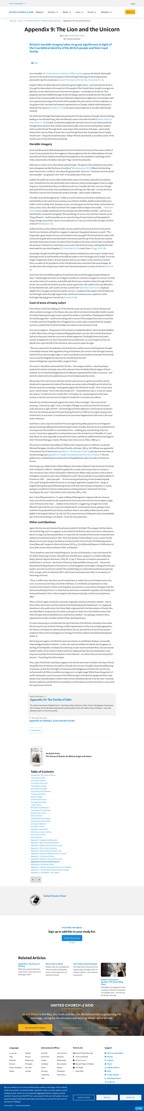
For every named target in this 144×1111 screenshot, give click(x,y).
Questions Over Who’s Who (40, 821)
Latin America (62, 1053)
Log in (133, 3)
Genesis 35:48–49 (78, 79)
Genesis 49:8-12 (103, 119)
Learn (20, 21)
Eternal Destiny (36, 837)
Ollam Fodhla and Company (40, 818)
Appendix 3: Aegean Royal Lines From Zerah (46, 845)
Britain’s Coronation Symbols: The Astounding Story (112, 981)
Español (28, 1053)
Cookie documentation (22, 1105)
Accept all (130, 1097)
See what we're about (35, 1027)
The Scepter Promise (38, 780)
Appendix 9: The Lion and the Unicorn (45, 862)
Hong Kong (45, 1075)
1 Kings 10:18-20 (98, 248)
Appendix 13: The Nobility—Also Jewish (45, 872)
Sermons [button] (51, 12)
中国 (11, 1057)
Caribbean (44, 1064)
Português (28, 1064)
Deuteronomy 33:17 (81, 168)
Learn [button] (77, 12)
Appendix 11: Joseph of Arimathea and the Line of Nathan (51, 867)
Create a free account (72, 938)
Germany (44, 1071)
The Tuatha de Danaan (38, 802)
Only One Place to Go (38, 813)
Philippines (61, 1071)
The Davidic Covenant (38, 786)
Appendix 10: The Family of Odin (50, 699)
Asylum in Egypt (36, 797)
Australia (44, 1053)
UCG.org (13, 21)
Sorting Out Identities (39, 824)
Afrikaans (12, 1060)
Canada (43, 1060)
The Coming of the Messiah (40, 791)
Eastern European (15, 1067)
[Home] (21, 12)
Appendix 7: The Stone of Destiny (43, 856)
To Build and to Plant (38, 794)
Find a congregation (72, 1027)
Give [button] (129, 12)
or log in (72, 942)
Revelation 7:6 (56, 107)
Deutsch (12, 1064)
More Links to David (38, 834)
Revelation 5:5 (45, 223)
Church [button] (91, 12)
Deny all (107, 1097)
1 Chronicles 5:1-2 (95, 79)
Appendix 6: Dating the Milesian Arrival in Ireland (48, 853)
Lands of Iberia (36, 805)
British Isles (45, 1057)
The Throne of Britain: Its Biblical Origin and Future (43, 21)
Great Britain (36, 730)
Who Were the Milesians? (40, 807)
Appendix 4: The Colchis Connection (44, 848)
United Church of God (76, 35)
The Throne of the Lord (39, 783)
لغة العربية (12, 1053)
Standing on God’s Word (39, 829)
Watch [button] (65, 12)
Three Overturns (37, 816)
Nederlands (29, 1060)
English (11, 1071)
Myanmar (60, 1057)
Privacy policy (8, 1105)
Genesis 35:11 (63, 79)
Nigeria (59, 1067)
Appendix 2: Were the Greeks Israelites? (45, 843)
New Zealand (61, 1064)
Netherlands (61, 1060)
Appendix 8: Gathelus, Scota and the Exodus (52, 720)
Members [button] (105, 12)
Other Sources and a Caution (41, 832)
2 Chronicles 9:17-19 (70, 248)
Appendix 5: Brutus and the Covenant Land (46, 851)
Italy (42, 1078)
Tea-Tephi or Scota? (38, 826)
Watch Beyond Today (109, 1027)
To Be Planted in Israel (38, 799)
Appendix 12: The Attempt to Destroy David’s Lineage (50, 870)
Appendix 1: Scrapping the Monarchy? (44, 840)
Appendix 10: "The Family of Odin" (72, 451)
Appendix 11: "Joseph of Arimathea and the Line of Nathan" (74, 454)
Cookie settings (83, 1097)
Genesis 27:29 (70, 297)
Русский (28, 1067)
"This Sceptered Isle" (38, 778)
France (43, 1067)
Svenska (28, 1071)
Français (28, 1057)
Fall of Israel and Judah (39, 789)
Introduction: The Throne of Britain (43, 775)
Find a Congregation (16, 3)
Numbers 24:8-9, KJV (90, 287)
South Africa (61, 1075)
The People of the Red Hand (41, 810)
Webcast (39, 12)
